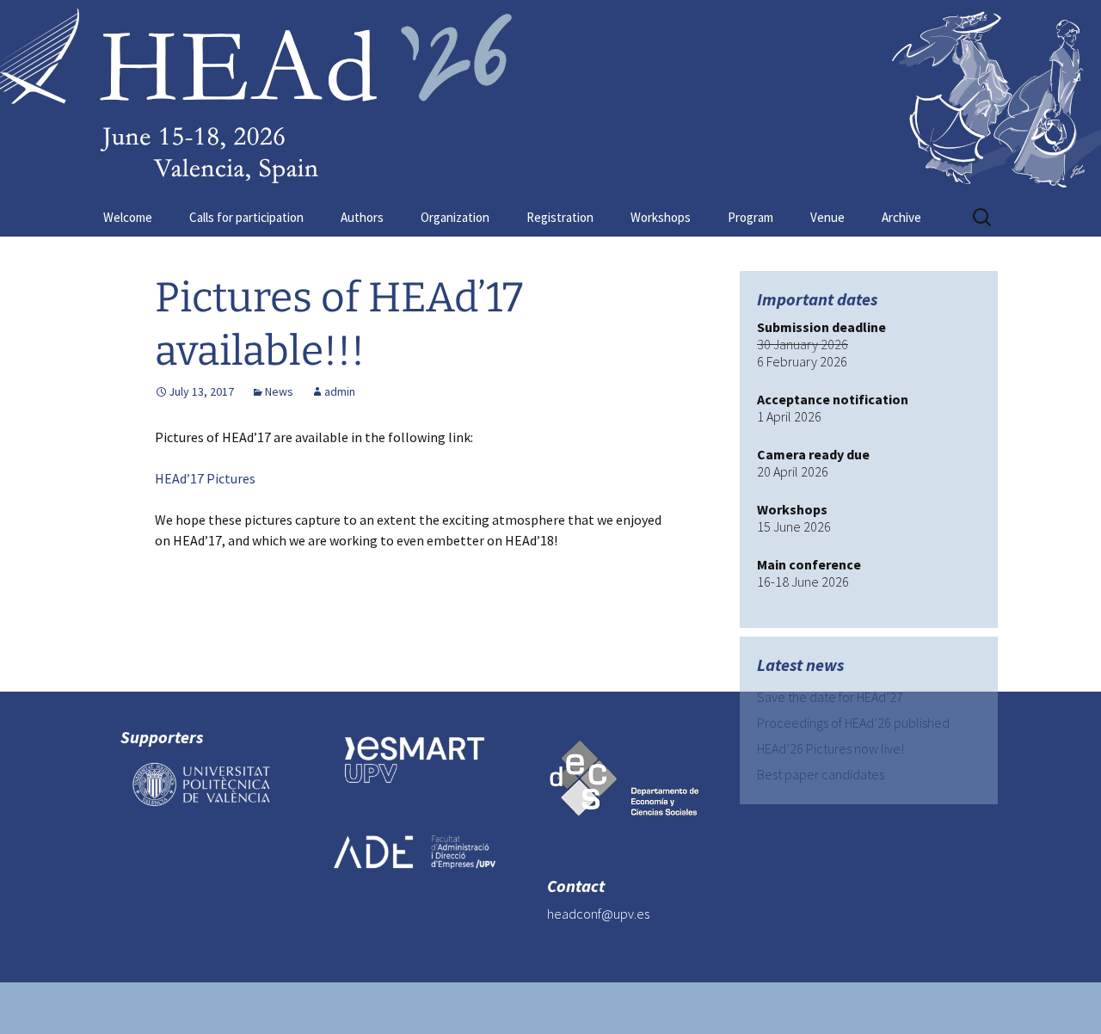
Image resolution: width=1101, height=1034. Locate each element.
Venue (827, 217)
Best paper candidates (820, 774)
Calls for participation (246, 217)
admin (339, 391)
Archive (901, 217)
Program (750, 217)
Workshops (660, 217)
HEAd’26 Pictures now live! (830, 748)
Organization (455, 217)
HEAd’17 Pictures (205, 478)
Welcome (127, 217)
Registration (560, 217)
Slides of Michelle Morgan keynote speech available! (340, 635)
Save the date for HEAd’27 (830, 696)
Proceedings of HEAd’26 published (853, 722)
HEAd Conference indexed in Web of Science (517, 661)
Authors (362, 217)
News (279, 391)
